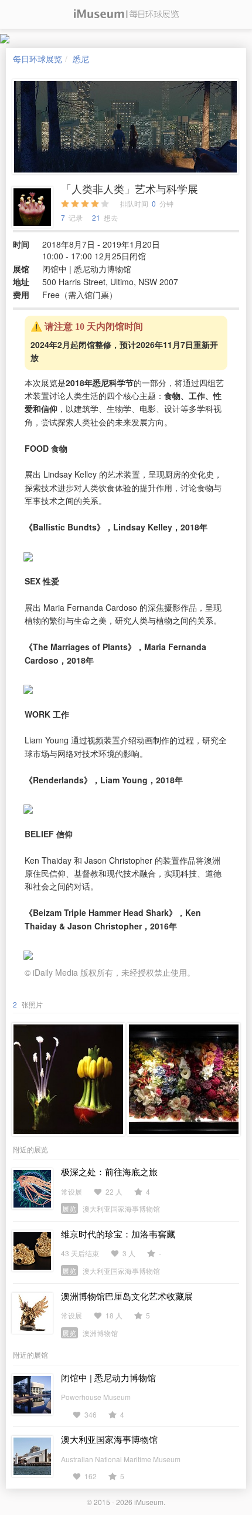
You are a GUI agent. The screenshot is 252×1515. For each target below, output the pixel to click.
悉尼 (81, 59)
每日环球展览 (37, 59)
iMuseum (149, 1502)
